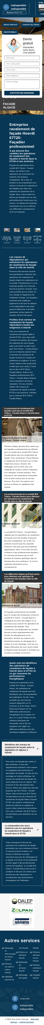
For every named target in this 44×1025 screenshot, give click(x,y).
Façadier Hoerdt (36, 976)
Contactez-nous (26, 1022)
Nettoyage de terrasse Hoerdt (23, 966)
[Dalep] (22, 901)
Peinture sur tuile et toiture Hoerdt (9, 968)
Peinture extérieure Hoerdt (37, 968)
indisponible (18, 5)
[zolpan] (22, 911)
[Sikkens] (22, 922)
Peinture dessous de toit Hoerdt (36, 956)
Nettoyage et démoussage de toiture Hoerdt (9, 954)
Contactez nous (30, 25)
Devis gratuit (11, 25)
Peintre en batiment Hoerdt (23, 955)
